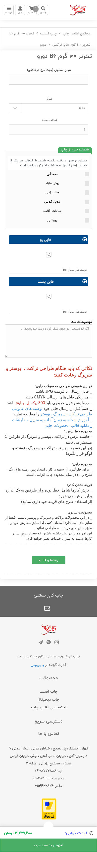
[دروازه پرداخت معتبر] (49, 808)
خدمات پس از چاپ (75, 149)
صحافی (52, 174)
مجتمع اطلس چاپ (77, 33)
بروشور (52, 220)
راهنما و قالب (48, 560)
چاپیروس (38, 665)
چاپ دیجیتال (48, 699)
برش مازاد (52, 183)
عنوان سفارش (49, 70)
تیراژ (49, 98)
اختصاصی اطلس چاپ (48, 707)
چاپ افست (48, 33)
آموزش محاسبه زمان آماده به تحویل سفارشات (50, 420)
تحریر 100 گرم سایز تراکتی (71, 44)
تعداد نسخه (49, 120)
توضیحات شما (81, 322)
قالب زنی (52, 192)
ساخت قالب (52, 211)
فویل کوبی (52, 201)
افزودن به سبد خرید (48, 845)
